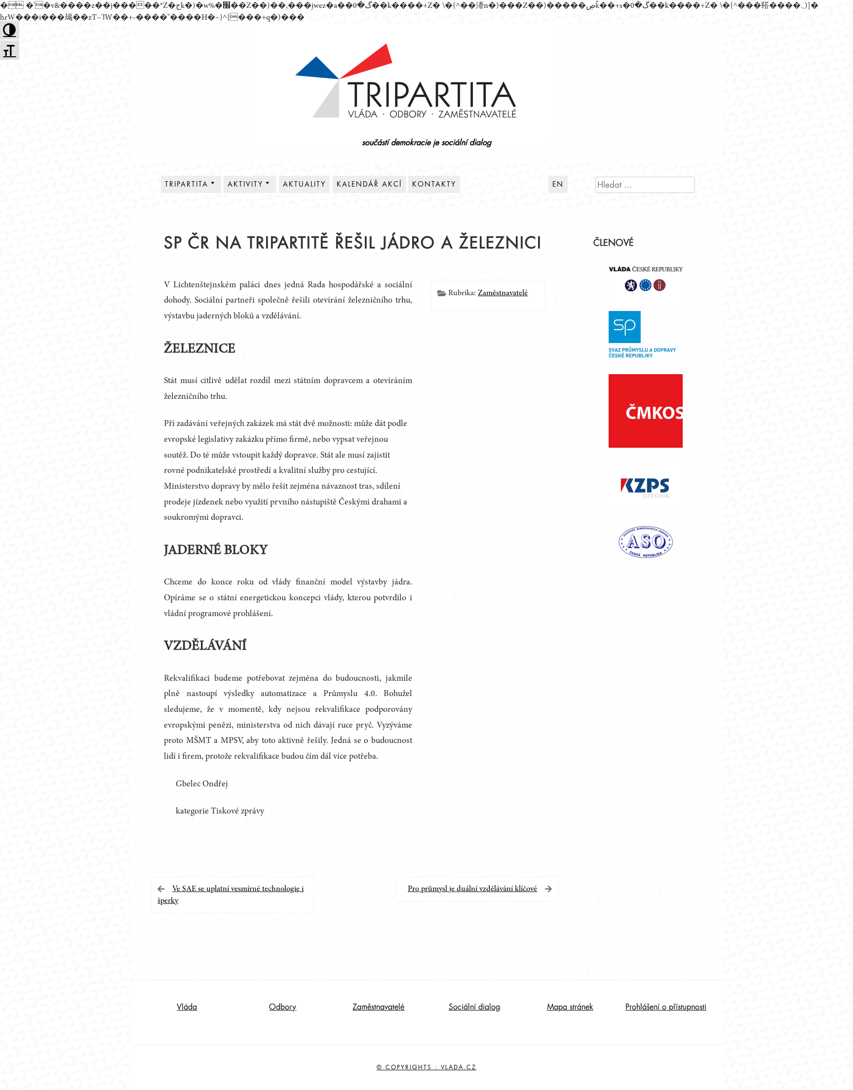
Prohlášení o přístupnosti (665, 1007)
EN (558, 184)
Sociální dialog (474, 1007)
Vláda (187, 1007)
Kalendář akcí (369, 184)
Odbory (282, 1007)
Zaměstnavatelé (503, 293)
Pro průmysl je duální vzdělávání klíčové (472, 889)
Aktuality (304, 184)
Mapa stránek (570, 1007)
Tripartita (186, 184)
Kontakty (434, 184)
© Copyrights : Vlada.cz (426, 1067)
